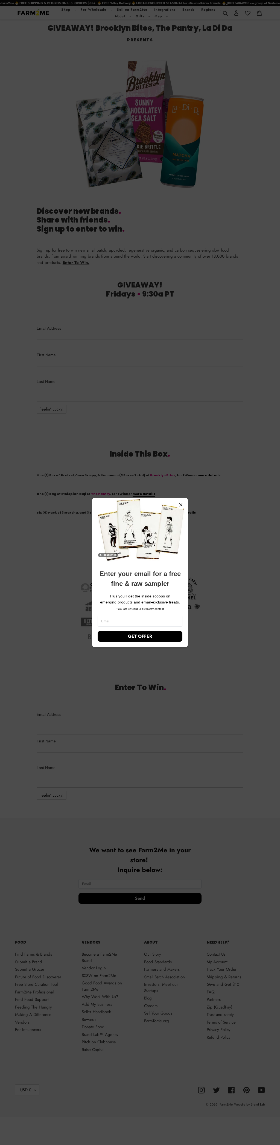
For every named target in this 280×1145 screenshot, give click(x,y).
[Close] (180, 504)
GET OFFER (140, 636)
